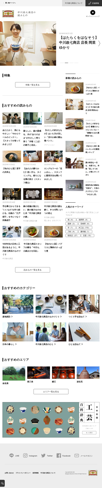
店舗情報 (95, 3)
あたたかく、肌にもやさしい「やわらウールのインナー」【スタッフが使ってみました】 (11, 137)
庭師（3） (72, 224)
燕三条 (30, 381)
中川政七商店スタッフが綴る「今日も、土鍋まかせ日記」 (32, 247)
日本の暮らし (8, 344)
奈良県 (5, 383)
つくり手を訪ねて (77, 316)
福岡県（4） (84, 220)
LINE (17, 456)
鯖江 (54, 381)
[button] (2, 43)
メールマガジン (86, 456)
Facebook (66, 456)
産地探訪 (6, 316)
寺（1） (71, 227)
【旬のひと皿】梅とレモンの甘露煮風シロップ (92, 149)
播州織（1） (85, 231)
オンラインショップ (93, 16)
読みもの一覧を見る (33, 270)
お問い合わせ (9, 473)
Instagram (33, 456)
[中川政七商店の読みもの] (18, 13)
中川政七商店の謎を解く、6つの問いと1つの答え (53, 209)
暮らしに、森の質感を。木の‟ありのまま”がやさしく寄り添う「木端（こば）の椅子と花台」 (32, 138)
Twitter (50, 456)
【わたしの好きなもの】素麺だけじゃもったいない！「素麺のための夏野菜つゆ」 (92, 129)
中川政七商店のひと (44, 344)
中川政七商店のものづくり (47, 316)
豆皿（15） (87, 235)
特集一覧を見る (33, 85)
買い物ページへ (10, 3)
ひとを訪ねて (75, 344)
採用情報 (36, 473)
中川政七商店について (73, 3)
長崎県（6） (85, 224)
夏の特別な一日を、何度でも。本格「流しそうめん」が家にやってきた (92, 168)
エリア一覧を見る (51, 391)
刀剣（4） (72, 231)
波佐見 (80, 381)
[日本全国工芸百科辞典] (51, 419)
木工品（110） (84, 227)
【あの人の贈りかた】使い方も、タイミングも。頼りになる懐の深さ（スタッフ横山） (32, 175)
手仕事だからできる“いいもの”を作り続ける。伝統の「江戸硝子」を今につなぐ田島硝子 (11, 213)
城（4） (71, 220)
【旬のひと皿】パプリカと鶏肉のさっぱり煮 (53, 247)
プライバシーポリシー (23, 473)
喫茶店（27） (73, 235)
